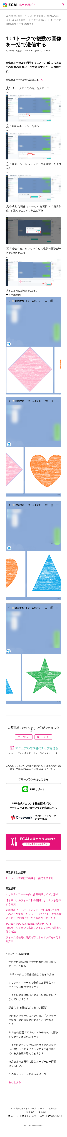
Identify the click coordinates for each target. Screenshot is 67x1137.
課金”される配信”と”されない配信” (28, 1007)
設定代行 (52, 1109)
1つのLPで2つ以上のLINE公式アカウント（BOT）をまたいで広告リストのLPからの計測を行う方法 (33, 927)
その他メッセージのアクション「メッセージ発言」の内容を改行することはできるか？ (32, 1020)
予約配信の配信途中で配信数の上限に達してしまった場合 (32, 963)
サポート (14, 1116)
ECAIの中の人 (56, 1116)
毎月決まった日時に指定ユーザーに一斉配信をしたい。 (32, 1063)
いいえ (45, 737)
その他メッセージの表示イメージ (27, 1074)
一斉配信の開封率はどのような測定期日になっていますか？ (32, 997)
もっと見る (15, 1082)
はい (25, 737)
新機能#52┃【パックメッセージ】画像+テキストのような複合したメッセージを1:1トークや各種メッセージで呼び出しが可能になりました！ (33, 914)
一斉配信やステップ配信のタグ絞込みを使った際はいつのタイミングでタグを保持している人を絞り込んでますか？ (32, 1049)
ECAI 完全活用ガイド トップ (23, 1109)
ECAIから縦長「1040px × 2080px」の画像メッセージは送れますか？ (33, 1034)
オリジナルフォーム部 (34, 1116)
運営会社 (42, 1112)
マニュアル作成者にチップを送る (36, 748)
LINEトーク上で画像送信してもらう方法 (31, 974)
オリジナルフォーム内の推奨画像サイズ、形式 (32, 894)
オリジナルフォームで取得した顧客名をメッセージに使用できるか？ (32, 984)
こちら (42, 79)
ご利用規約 (29, 1112)
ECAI (42, 1109)
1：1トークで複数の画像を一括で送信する (29, 878)
